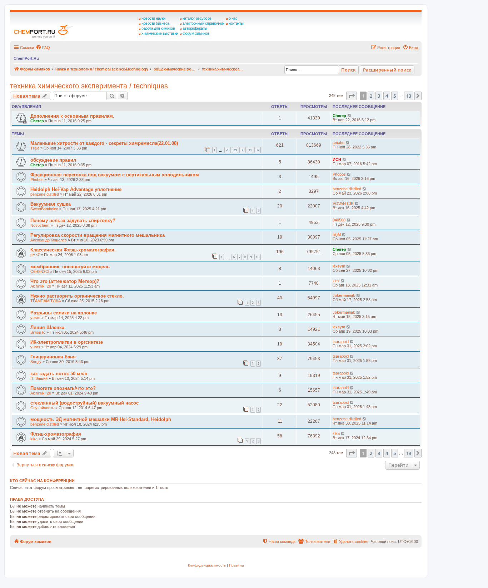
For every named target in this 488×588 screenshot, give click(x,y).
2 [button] (371, 96)
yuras (35, 317)
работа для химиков (158, 28)
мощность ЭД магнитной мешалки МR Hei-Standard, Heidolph (100, 419)
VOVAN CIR (343, 203)
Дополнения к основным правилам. (72, 116)
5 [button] (394, 96)
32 (257, 150)
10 (257, 257)
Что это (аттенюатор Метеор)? (64, 281)
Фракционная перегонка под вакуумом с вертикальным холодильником (114, 174)
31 (250, 150)
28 (227, 150)
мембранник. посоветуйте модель (70, 266)
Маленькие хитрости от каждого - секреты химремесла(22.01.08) (104, 143)
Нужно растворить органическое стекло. (77, 296)
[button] (351, 96)
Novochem (39, 225)
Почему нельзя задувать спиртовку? (72, 220)
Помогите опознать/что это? (63, 388)
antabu (338, 143)
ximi (336, 281)
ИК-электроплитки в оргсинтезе (66, 342)
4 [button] (386, 96)
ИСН (337, 159)
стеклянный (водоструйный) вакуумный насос (84, 403)
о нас (233, 18)
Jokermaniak (344, 295)
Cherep (37, 121)
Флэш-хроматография (55, 434)
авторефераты (195, 28)
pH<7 (35, 255)
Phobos (37, 179)
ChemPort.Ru (26, 58)
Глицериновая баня (53, 356)
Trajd (34, 148)
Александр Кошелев (48, 240)
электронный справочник (203, 23)
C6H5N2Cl (39, 271)
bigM (337, 234)
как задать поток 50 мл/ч (59, 373)
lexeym (339, 266)
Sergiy (35, 361)
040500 (339, 220)
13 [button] (408, 96)
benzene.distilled (44, 194)
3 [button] (379, 96)
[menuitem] (43, 47)
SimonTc (37, 332)
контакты (236, 23)
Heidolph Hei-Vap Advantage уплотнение (75, 189)
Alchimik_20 (40, 286)
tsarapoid (341, 341)
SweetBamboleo (44, 209)
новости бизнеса (155, 23)
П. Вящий (39, 378)
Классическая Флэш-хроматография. (73, 250)
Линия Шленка (47, 327)
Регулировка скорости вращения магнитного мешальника (97, 235)
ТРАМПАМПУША (45, 301)
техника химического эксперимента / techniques (89, 86)
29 (235, 150)
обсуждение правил (53, 160)
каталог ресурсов (197, 18)
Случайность (42, 408)
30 (242, 150)
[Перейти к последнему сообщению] (349, 115)
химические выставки (159, 33)
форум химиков (196, 33)
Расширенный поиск (387, 70)
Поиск (348, 70)
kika (34, 439)
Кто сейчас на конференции (42, 481)
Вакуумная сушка (50, 204)
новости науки (153, 18)
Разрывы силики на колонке (63, 312)
